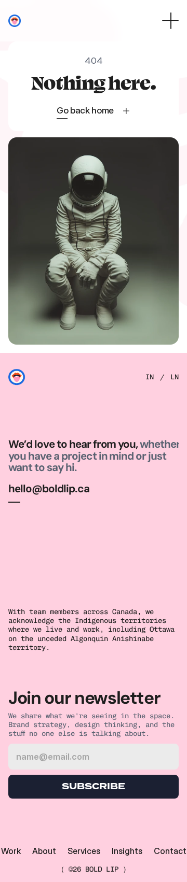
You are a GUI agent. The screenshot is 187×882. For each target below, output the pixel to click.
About (44, 851)
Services (84, 851)
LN (174, 377)
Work (11, 851)
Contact (170, 851)
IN (149, 377)
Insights (127, 851)
